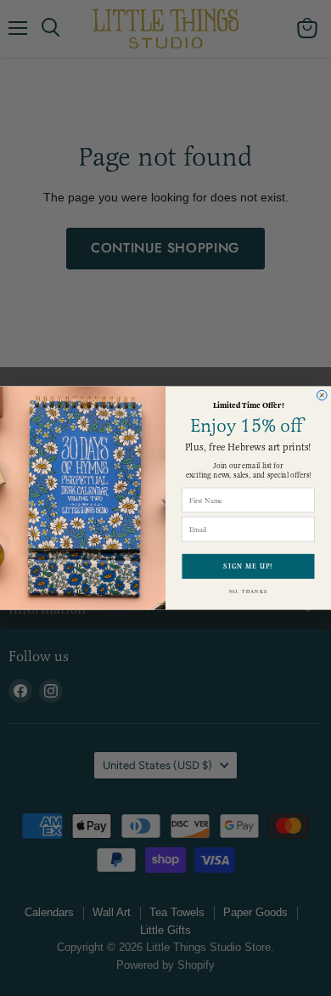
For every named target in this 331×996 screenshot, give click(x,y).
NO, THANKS (248, 591)
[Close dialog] (322, 395)
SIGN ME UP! (247, 567)
